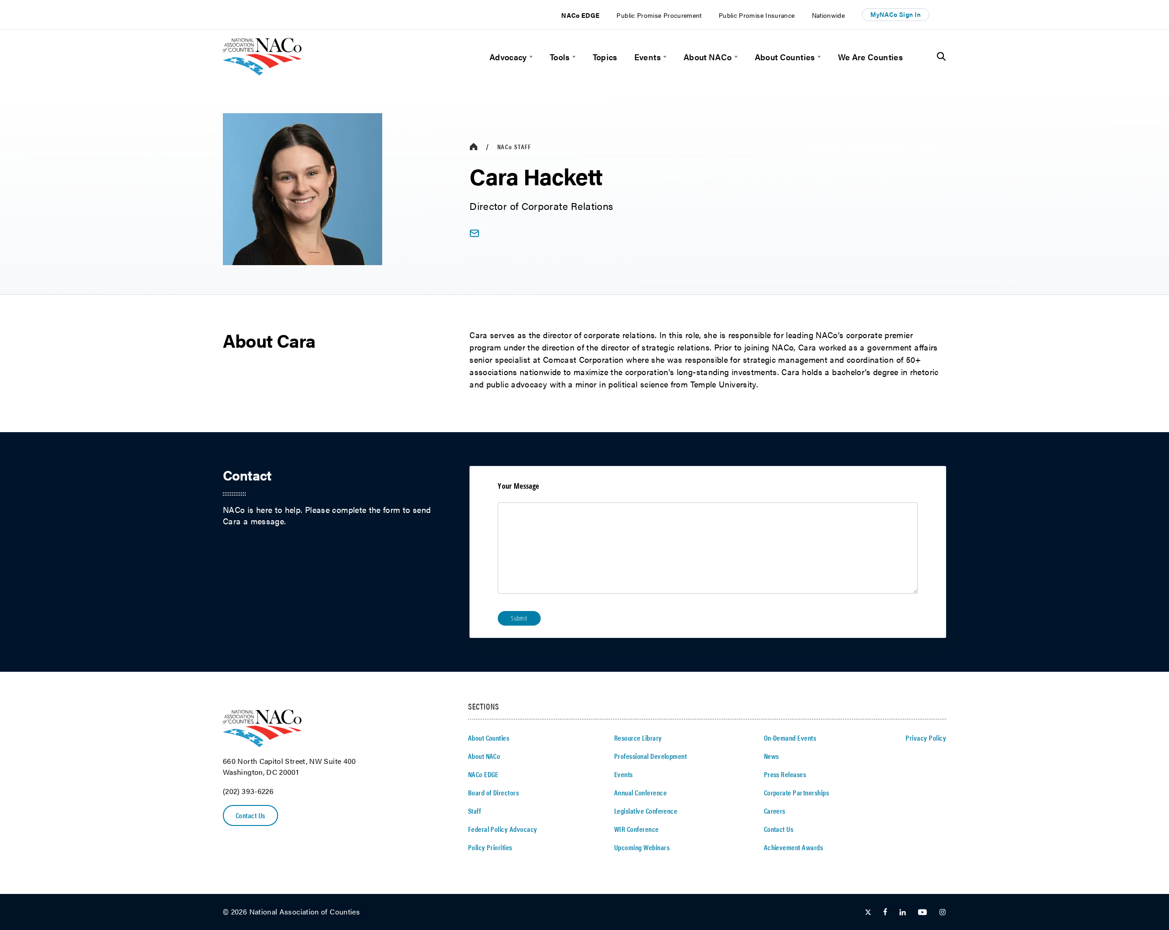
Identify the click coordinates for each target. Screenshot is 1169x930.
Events (647, 57)
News (771, 756)
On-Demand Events (790, 737)
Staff (514, 146)
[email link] (474, 233)
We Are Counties (870, 57)
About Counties (785, 57)
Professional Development (650, 756)
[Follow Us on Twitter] (868, 912)
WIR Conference (636, 829)
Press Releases (785, 774)
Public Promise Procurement (658, 15)
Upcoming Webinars (641, 847)
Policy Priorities (490, 847)
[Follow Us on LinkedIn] (902, 912)
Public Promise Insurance (757, 15)
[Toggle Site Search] (941, 56)
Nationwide (828, 15)
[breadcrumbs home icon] (473, 146)
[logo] (262, 72)
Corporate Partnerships (796, 792)
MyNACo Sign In (895, 14)
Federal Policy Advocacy (502, 829)
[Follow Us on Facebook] (885, 912)
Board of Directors (493, 792)
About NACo (708, 57)
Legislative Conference (646, 810)
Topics (605, 57)
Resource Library (638, 737)
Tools (560, 57)
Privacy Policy (926, 737)
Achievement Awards (793, 847)
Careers (774, 810)
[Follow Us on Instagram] (942, 912)
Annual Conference (640, 792)
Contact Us (250, 815)
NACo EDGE (580, 15)
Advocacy (508, 57)
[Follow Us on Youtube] (922, 912)
